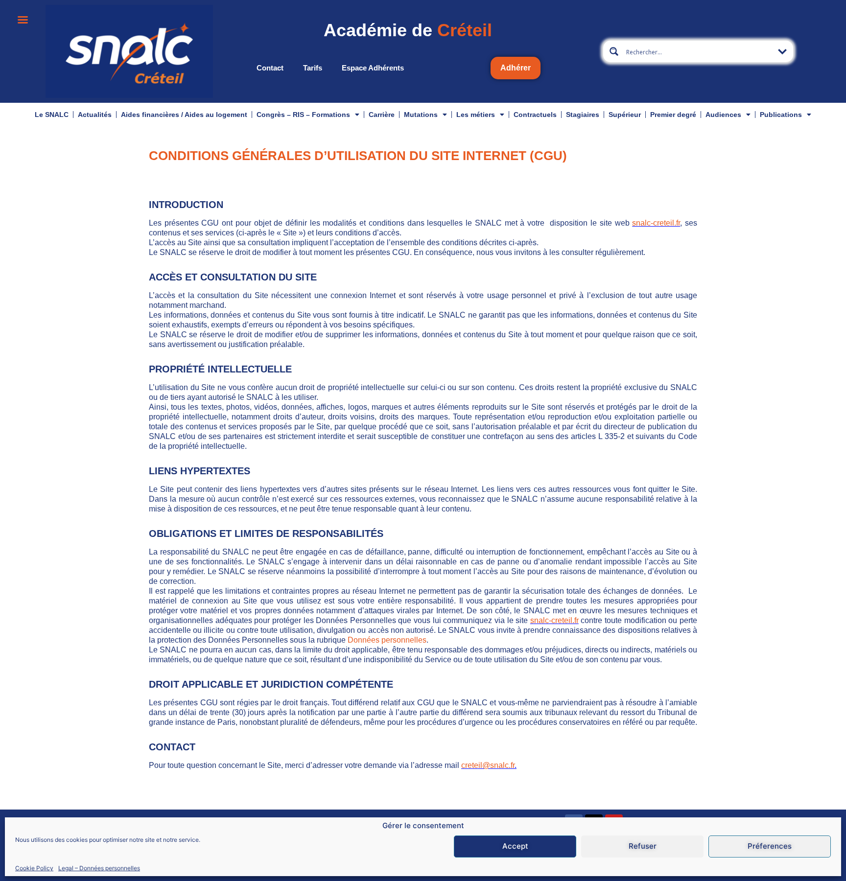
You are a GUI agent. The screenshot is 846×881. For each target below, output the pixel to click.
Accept (515, 846)
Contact (270, 68)
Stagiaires (582, 114)
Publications (781, 114)
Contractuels (535, 114)
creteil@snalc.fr (488, 765)
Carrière (382, 114)
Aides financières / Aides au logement (184, 114)
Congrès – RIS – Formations (303, 114)
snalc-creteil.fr (656, 223)
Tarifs (312, 68)
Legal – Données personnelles (99, 868)
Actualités (95, 114)
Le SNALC (52, 114)
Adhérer (515, 68)
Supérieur (625, 114)
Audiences (723, 114)
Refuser (643, 846)
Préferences (770, 846)
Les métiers (475, 114)
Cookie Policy (34, 868)
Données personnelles (387, 640)
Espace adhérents (373, 68)
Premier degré (673, 114)
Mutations (421, 114)
